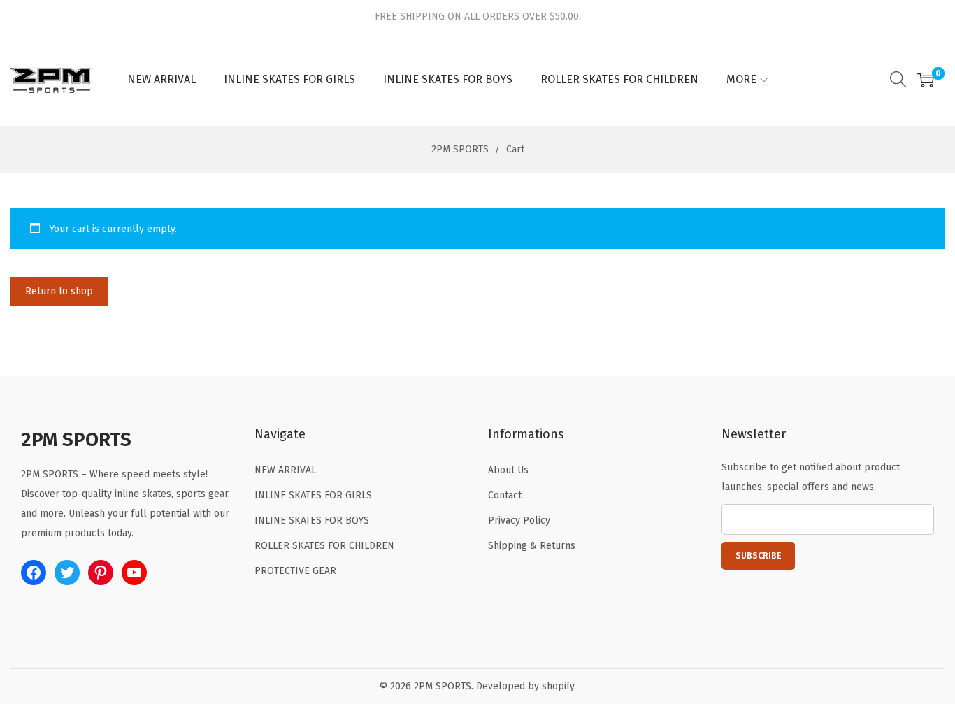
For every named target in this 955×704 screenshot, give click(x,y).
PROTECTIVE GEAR (295, 571)
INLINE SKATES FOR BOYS (311, 520)
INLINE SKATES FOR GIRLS (313, 495)
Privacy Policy (519, 520)
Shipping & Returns (531, 546)
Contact (505, 495)
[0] (925, 79)
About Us (508, 470)
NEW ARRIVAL (285, 470)
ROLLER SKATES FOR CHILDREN (324, 546)
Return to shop (59, 291)
